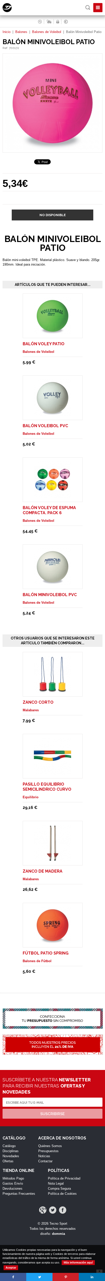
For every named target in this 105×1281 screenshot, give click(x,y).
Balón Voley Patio (43, 343)
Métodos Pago (13, 1178)
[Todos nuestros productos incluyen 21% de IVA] (52, 1047)
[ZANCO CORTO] (52, 690)
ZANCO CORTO (38, 702)
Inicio (6, 32)
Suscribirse (52, 1114)
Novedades (11, 1156)
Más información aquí (78, 1262)
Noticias (44, 1156)
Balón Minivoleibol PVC (50, 594)
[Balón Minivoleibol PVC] (52, 583)
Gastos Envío (13, 1183)
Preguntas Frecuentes (19, 1194)
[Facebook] (62, 1210)
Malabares (31, 710)
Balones (21, 32)
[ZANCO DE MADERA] (52, 859)
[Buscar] (87, 7)
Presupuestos (48, 1151)
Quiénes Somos (50, 1146)
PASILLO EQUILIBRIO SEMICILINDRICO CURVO (47, 787)
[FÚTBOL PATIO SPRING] (52, 941)
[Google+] (42, 1210)
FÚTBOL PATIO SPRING (46, 953)
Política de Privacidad (64, 1178)
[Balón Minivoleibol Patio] (52, 150)
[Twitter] (52, 1210)
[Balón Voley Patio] (52, 332)
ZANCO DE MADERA (42, 871)
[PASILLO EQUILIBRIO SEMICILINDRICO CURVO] (52, 772)
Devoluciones (12, 1188)
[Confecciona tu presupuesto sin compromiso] (52, 1021)
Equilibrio (30, 797)
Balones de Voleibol (46, 32)
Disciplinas (11, 1151)
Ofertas (8, 1161)
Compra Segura (59, 1188)
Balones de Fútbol (37, 961)
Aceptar (11, 1267)
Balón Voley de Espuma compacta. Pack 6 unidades (49, 512)
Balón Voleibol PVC (45, 425)
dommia (58, 1234)
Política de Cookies (62, 1194)
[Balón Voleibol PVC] (52, 414)
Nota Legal (56, 1183)
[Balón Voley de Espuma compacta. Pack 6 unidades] (52, 496)
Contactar (45, 1161)
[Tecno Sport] (12, 11)
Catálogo (9, 1146)
